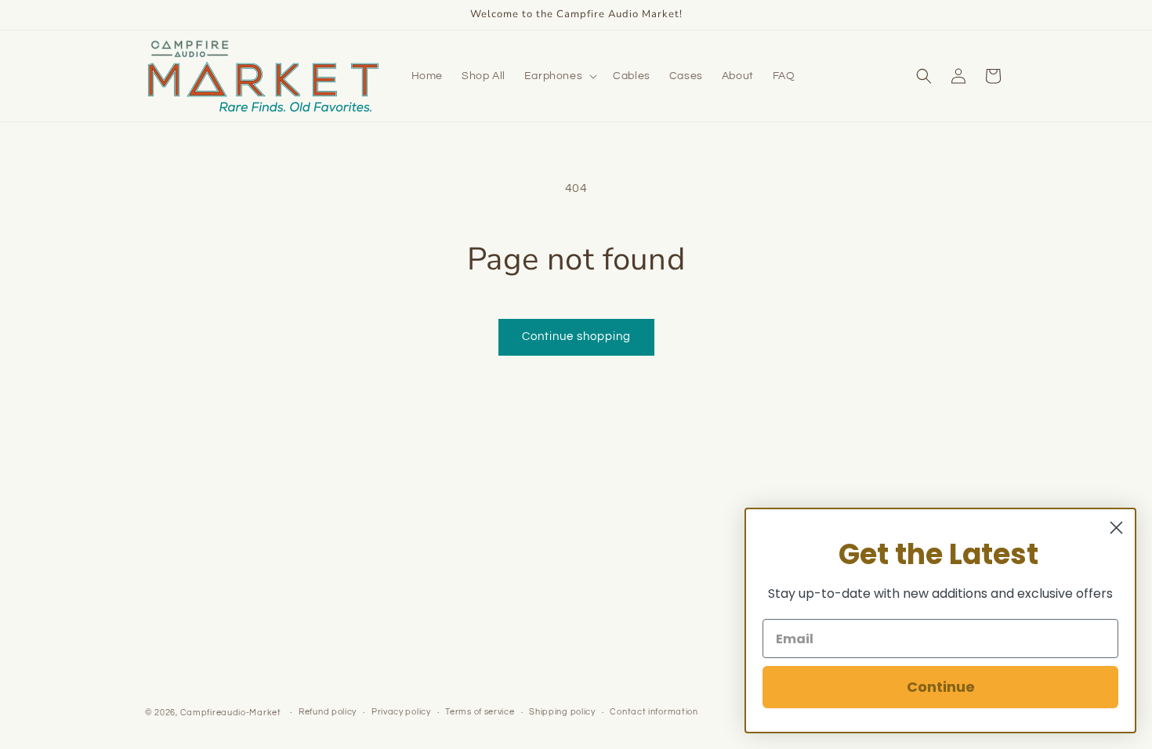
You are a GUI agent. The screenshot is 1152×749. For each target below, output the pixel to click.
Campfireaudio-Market (230, 712)
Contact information (653, 711)
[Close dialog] (1116, 527)
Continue (941, 687)
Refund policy (328, 711)
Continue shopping (576, 336)
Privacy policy (401, 711)
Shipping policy (562, 711)
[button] (559, 76)
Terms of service (479, 711)
